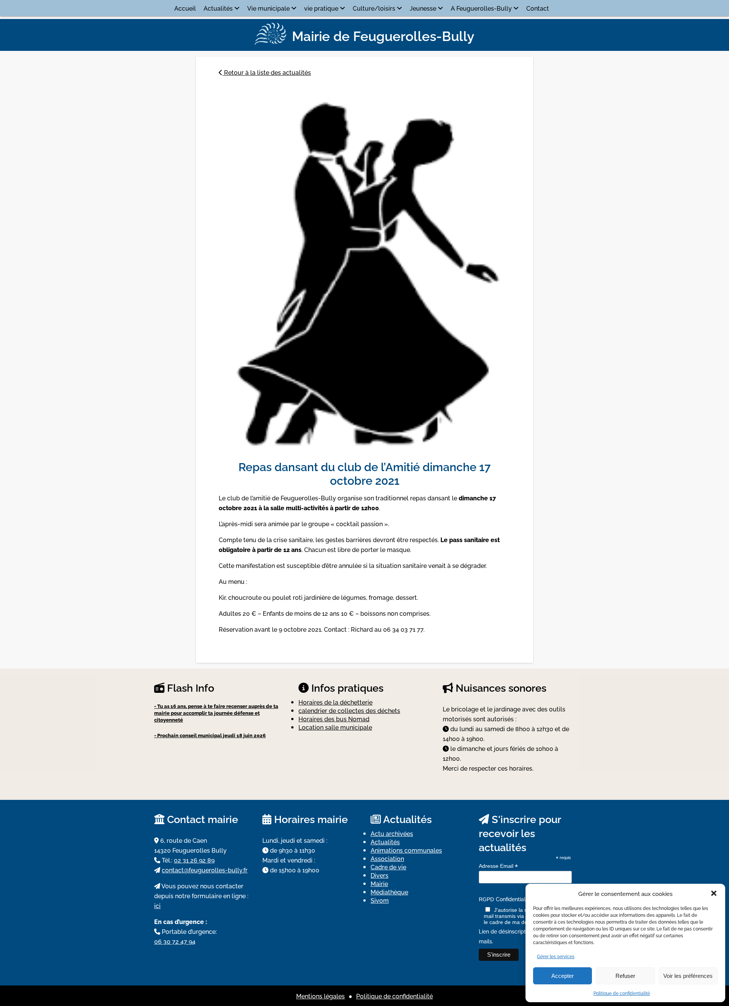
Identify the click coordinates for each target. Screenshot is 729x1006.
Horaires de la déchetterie (335, 702)
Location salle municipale (335, 727)
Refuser (625, 976)
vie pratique (321, 8)
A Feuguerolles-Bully (481, 8)
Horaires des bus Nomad (333, 718)
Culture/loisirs (374, 8)
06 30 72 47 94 (175, 941)
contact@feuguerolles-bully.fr (205, 870)
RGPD (486, 899)
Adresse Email (498, 866)
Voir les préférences (688, 976)
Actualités (218, 8)
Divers (379, 875)
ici (157, 905)
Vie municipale (268, 8)
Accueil (185, 8)
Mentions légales (320, 996)
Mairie (379, 883)
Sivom (380, 900)
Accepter (562, 976)
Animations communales (406, 850)
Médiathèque (389, 892)
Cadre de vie (388, 867)
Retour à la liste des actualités (266, 72)
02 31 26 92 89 (194, 860)
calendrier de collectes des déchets (349, 710)
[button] (714, 893)
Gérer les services (555, 956)
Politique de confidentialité (621, 993)
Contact (537, 8)
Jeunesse (423, 8)
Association (387, 858)
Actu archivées (392, 833)
